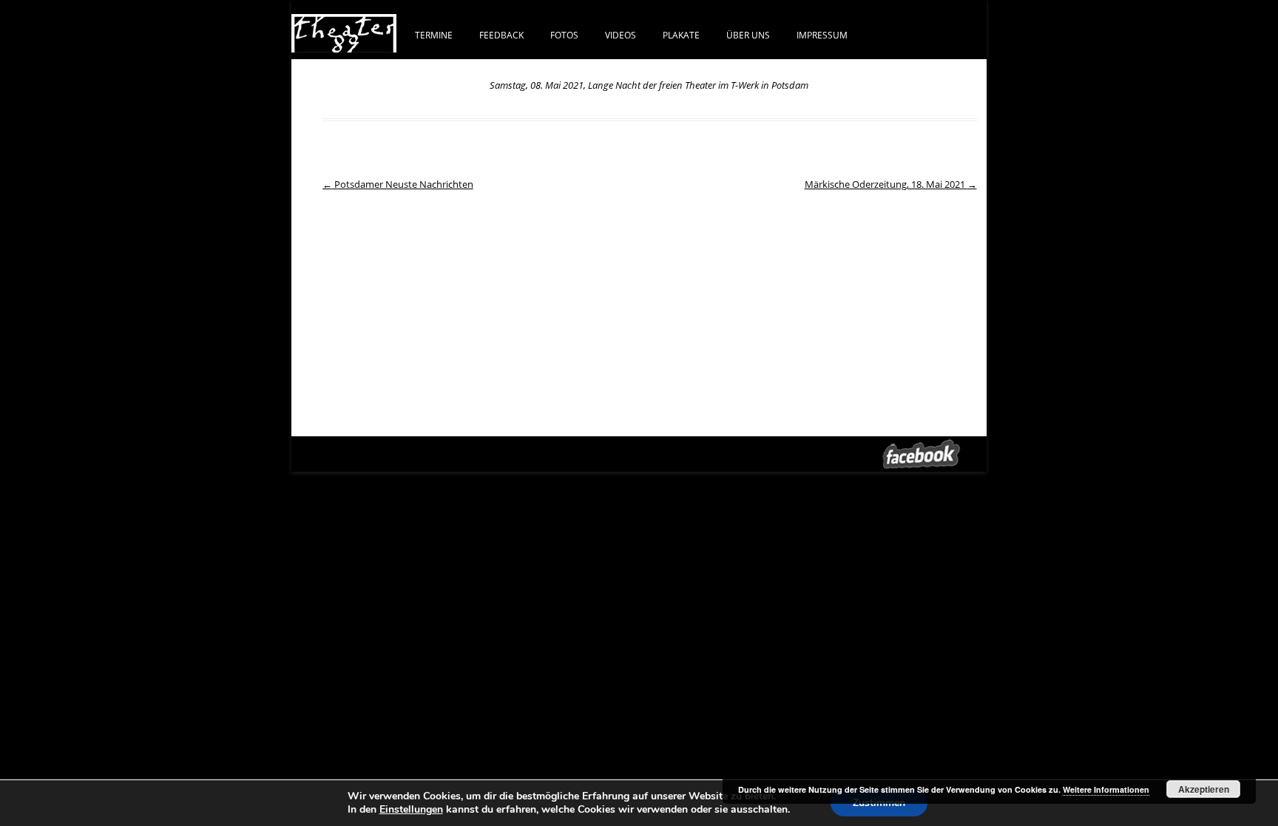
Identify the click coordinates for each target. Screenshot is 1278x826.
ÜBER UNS (748, 35)
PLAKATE (681, 35)
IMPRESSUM (822, 35)
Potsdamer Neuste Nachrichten (397, 184)
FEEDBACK (501, 35)
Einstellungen (411, 809)
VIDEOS (620, 35)
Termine (434, 35)
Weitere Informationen (1106, 789)
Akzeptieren (1203, 789)
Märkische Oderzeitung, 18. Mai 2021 (891, 184)
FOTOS (564, 35)
